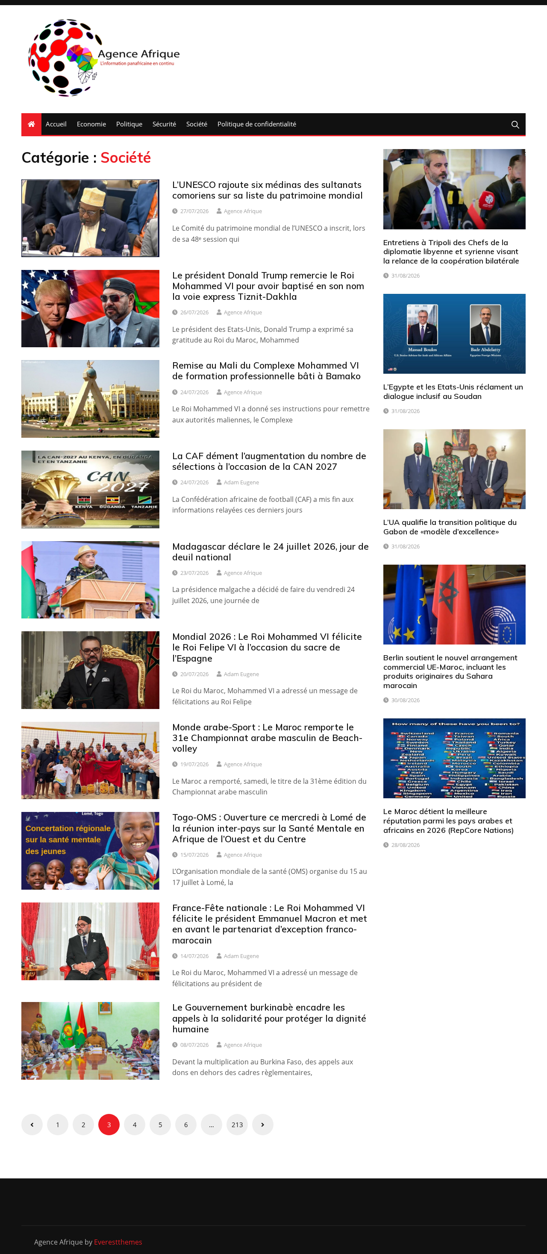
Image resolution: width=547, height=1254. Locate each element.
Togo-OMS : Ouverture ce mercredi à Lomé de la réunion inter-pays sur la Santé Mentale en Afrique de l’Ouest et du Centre (269, 828)
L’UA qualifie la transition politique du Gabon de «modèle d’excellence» (450, 526)
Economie (91, 124)
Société (196, 124)
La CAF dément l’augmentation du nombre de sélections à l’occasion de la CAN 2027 (269, 461)
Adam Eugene (241, 482)
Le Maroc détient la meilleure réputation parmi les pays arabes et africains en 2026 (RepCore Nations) (448, 820)
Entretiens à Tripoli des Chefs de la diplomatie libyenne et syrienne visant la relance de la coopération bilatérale (451, 251)
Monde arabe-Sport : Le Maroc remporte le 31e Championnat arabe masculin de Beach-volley (267, 737)
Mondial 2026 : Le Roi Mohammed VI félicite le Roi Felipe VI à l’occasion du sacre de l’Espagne (267, 647)
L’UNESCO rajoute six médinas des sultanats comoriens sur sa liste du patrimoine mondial (267, 190)
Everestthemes (118, 1242)
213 (237, 1124)
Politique (129, 124)
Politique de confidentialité (257, 124)
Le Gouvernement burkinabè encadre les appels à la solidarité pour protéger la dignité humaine (269, 1018)
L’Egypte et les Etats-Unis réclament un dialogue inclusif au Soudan (453, 391)
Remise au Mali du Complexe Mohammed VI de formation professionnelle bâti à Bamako (266, 370)
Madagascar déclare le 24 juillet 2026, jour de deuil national (270, 552)
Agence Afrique (243, 211)
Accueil (56, 124)
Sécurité (164, 124)
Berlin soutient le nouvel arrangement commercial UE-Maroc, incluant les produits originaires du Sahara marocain (450, 671)
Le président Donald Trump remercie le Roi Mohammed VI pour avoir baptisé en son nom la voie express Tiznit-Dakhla (268, 286)
